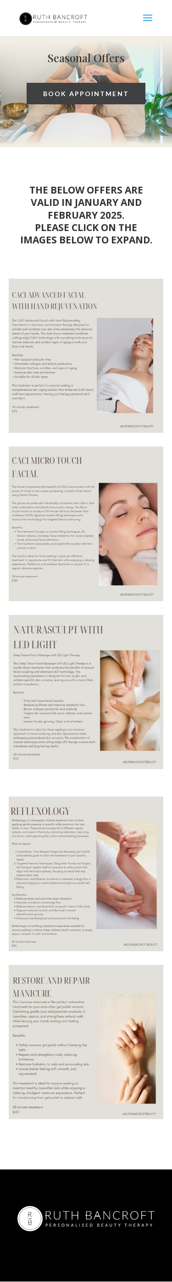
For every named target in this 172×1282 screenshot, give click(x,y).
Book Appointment (86, 93)
